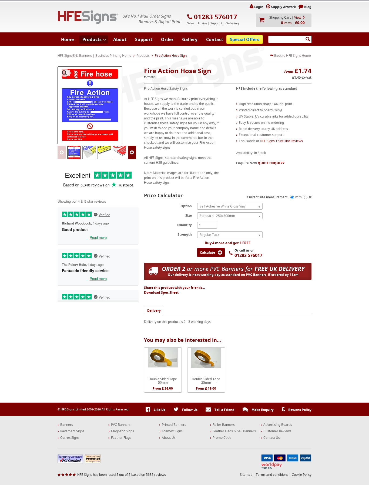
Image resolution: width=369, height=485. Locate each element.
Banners (66, 425)
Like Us (159, 409)
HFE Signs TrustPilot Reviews (281, 141)
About (119, 39)
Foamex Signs (172, 431)
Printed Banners (174, 425)
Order (167, 39)
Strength (184, 234)
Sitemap (246, 474)
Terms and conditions (272, 474)
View (297, 17)
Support (143, 39)
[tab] (154, 310)
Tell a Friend (224, 409)
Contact (214, 39)
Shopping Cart (280, 17)
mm (298, 197)
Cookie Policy (301, 474)
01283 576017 (215, 16)
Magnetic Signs (122, 431)
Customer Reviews (277, 431)
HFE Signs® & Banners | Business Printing (88, 17)
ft (310, 197)
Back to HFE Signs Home (292, 55)
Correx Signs (69, 438)
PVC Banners (120, 425)
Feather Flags (121, 438)
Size (188, 215)
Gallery (189, 39)
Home (67, 39)
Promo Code (222, 438)
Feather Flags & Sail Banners (234, 431)
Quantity (184, 225)
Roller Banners (224, 425)
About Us (169, 438)
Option (186, 206)
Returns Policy (299, 409)
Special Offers (244, 39)
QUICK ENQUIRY (271, 163)
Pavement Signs (72, 431)
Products (92, 39)
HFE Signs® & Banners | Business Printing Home (94, 55)
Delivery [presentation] (154, 310)
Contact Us (271, 438)
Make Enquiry (262, 409)
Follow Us (189, 409)
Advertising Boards (277, 425)
